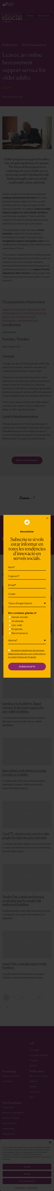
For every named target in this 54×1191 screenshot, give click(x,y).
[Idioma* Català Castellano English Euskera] (27, 640)
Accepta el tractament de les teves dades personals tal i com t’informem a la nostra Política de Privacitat (26, 653)
